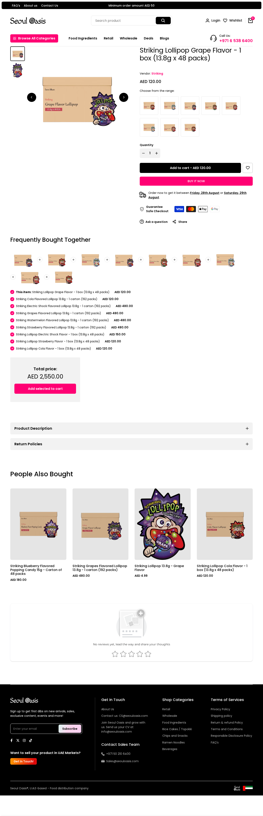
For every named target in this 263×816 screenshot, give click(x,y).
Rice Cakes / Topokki (177, 729)
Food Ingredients (174, 722)
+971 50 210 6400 (118, 754)
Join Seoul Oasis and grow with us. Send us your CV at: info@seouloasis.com (123, 727)
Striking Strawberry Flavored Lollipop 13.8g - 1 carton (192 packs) (61, 327)
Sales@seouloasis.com (122, 761)
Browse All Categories (36, 38)
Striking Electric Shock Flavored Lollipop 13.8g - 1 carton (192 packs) (63, 306)
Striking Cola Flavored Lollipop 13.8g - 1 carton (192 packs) (56, 299)
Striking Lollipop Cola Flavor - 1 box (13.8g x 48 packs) (53, 348)
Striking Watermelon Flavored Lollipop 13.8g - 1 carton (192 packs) (62, 320)
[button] (248, 168)
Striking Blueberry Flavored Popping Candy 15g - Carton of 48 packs (36, 570)
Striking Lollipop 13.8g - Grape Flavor (159, 568)
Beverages (169, 749)
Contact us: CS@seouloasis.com (124, 716)
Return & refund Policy (227, 722)
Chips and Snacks (175, 736)
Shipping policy (221, 716)
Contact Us (49, 5)
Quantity (146, 145)
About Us (107, 709)
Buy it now (196, 181)
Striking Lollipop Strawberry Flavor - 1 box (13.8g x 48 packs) (58, 341)
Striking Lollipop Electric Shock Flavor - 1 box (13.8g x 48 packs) (60, 334)
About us (30, 5)
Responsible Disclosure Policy (231, 736)
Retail (166, 709)
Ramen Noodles (173, 742)
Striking (157, 73)
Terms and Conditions (227, 729)
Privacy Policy (220, 709)
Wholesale (169, 716)
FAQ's (16, 5)
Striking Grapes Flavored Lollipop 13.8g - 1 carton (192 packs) (58, 313)
